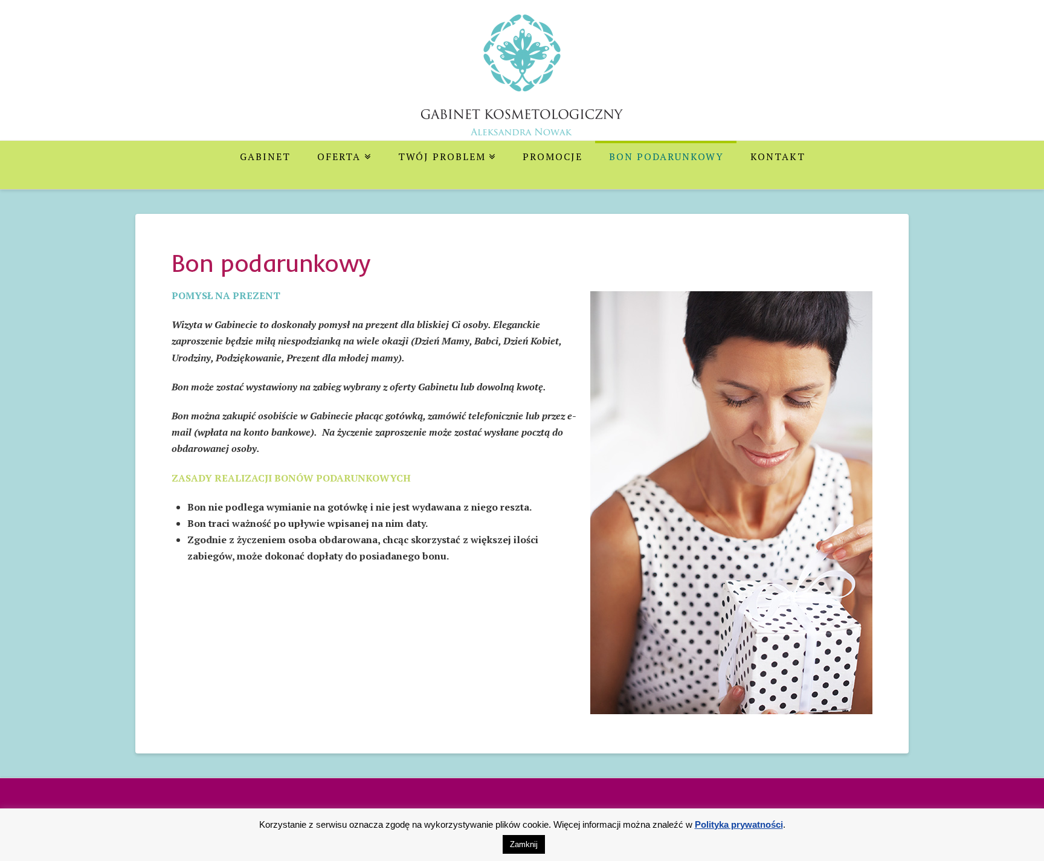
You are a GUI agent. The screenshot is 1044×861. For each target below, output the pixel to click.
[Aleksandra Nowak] (522, 84)
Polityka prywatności (739, 824)
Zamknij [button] (524, 844)
